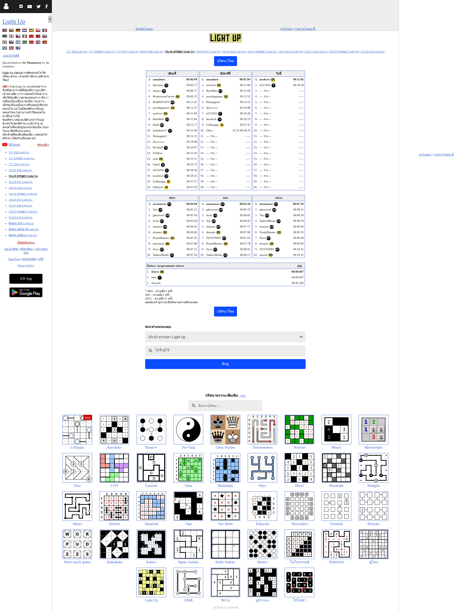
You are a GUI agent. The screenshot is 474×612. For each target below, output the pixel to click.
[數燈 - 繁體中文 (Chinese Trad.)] (38, 37)
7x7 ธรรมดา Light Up (22, 158)
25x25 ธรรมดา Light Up (23, 211)
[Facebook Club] (47, 7)
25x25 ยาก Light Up (21, 217)
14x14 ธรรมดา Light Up (23, 193)
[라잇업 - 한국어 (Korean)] (5, 43)
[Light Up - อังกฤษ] (5, 31)
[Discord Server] (21, 7)
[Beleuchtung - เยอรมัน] (18, 31)
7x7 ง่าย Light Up (19, 152)
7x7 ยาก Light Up (19, 164)
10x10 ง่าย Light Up (20, 170)
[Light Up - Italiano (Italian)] (25, 37)
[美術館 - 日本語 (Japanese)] (12, 37)
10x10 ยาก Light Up (21, 181)
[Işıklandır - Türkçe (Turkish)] (32, 43)
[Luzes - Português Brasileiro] (25, 43)
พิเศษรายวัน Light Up (21, 223)
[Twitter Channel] (39, 7)
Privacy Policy (26, 265)
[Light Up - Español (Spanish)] (32, 31)
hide (242, 395)
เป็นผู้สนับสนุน (26, 242)
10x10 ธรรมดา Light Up (23, 176)
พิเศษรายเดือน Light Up (23, 235)
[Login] (6, 7)
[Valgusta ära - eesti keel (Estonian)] (5, 37)
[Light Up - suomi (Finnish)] (18, 49)
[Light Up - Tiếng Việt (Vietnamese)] (45, 43)
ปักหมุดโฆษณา (144, 28)
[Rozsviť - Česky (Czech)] (18, 37)
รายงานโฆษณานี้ (305, 28)
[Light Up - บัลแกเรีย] (12, 31)
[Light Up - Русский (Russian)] (45, 37)
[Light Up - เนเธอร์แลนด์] (25, 31)
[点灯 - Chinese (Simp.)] (32, 37)
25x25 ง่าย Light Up (20, 205)
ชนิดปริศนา (27, 248)
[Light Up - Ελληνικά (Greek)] (5, 49)
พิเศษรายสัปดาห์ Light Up (24, 229)
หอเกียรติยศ (29, 259)
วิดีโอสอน (14, 144)
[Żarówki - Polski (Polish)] (38, 31)
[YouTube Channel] (30, 7)
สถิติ (40, 259)
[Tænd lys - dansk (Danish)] (12, 49)
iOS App (26, 278)
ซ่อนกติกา (43, 144)
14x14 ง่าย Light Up (20, 187)
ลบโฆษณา (286, 28)
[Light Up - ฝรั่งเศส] (45, 31)
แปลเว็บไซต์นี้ (11, 55)
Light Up (13, 21)
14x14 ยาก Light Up (21, 199)
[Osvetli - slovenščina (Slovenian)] (12, 43)
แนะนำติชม (11, 248)
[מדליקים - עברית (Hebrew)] (18, 43)
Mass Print (14, 259)
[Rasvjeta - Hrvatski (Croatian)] (38, 43)
